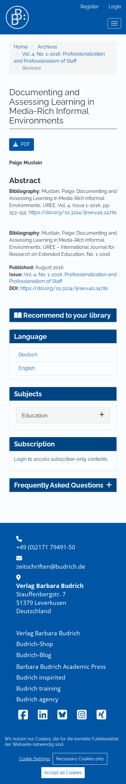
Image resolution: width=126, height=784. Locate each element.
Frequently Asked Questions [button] (58, 485)
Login (115, 7)
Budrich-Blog (33, 655)
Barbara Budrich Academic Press (61, 666)
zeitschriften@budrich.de (50, 566)
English (27, 368)
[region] (63, 755)
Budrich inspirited (40, 677)
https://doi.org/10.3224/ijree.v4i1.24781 (73, 212)
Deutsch (28, 355)
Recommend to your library (66, 315)
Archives (47, 47)
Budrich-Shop (34, 644)
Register (89, 7)
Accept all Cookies (63, 772)
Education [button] (35, 415)
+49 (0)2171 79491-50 (45, 547)
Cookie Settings (34, 758)
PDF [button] (25, 144)
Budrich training (38, 688)
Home (21, 47)
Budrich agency (37, 699)
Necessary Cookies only (80, 758)
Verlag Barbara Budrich (48, 633)
